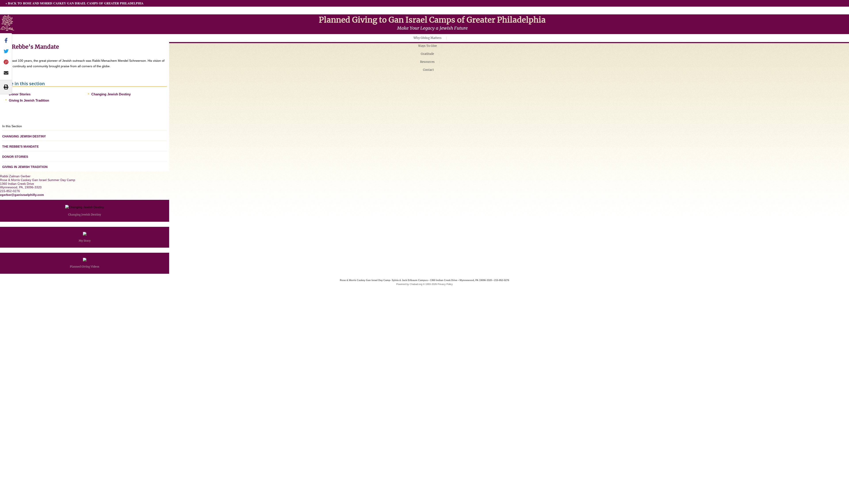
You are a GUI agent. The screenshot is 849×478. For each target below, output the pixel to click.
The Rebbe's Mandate (20, 146)
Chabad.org (416, 284)
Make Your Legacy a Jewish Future (432, 28)
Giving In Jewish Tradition (29, 100)
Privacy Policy (445, 284)
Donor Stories (20, 94)
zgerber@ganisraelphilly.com (22, 195)
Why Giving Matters (427, 38)
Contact (428, 70)
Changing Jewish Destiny (111, 94)
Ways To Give (427, 46)
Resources (427, 62)
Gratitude (427, 54)
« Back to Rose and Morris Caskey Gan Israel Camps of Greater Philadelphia (74, 3)
